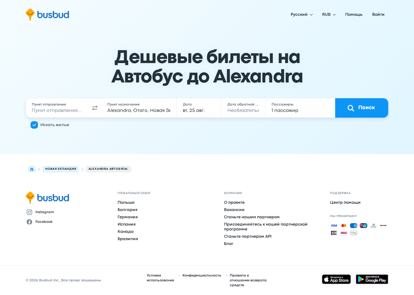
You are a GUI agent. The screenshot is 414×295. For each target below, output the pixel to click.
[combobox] (57, 107)
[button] (95, 108)
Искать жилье (54, 125)
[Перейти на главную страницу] (47, 14)
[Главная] (31, 169)
